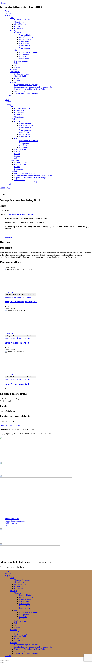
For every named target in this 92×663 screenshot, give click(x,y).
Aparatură (13, 83)
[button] (48, 15)
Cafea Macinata (20, 24)
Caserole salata (24, 44)
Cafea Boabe (19, 22)
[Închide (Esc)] (8, 660)
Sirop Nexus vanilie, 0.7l (17, 384)
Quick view (31, 294)
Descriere (8, 237)
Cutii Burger (24, 59)
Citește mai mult (11, 292)
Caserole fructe (25, 46)
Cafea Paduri (19, 28)
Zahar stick (18, 80)
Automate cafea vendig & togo (26, 93)
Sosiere (17, 65)
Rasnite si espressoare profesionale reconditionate (33, 87)
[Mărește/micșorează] (1, 660)
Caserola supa (24, 48)
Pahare (17, 63)
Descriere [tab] (6, 242)
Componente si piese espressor (25, 85)
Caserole (17, 33)
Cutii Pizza (23, 57)
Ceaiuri (17, 78)
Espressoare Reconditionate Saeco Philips (30, 89)
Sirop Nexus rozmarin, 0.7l (18, 343)
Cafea (12, 18)
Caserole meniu (25, 41)
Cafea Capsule (19, 26)
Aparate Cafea (19, 91)
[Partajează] (6, 660)
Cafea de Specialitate (22, 20)
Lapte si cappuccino (21, 74)
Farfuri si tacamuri (21, 61)
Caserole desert (25, 39)
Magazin (8, 15)
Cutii (16, 50)
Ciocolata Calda (20, 76)
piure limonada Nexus (16, 214)
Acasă (7, 11)
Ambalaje (13, 31)
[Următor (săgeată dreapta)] (3, 662)
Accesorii (13, 70)
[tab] (48, 237)
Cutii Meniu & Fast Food (28, 52)
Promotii (8, 13)
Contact (8, 95)
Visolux (3, 3)
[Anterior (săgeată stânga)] (1, 662)
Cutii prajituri (24, 54)
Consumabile (15, 72)
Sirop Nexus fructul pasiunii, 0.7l (21, 301)
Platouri (17, 67)
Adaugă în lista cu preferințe (15, 294)
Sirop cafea (30, 214)
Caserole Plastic (25, 35)
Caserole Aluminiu (26, 37)
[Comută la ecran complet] (3, 660)
